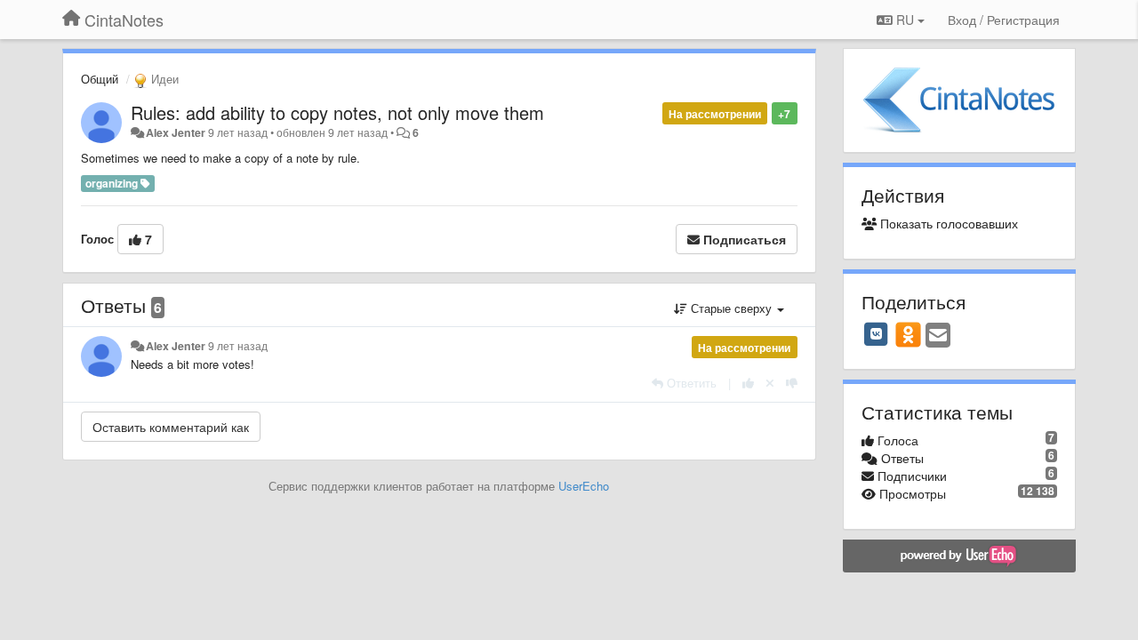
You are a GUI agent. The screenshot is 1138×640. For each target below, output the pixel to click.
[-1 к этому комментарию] (791, 382)
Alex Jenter (175, 132)
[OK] (908, 334)
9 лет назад (238, 346)
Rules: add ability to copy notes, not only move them (337, 112)
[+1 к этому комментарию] (748, 382)
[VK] (877, 334)
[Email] (938, 336)
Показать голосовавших (947, 223)
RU (905, 19)
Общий (99, 78)
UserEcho (583, 485)
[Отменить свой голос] (769, 382)
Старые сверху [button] (731, 308)
